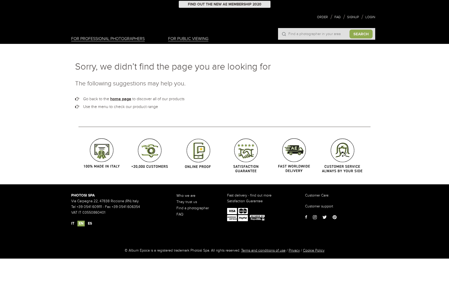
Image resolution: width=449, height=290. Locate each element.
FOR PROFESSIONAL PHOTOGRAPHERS (108, 38)
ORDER (322, 17)
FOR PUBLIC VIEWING (188, 38)
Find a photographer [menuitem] (192, 208)
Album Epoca (96, 24)
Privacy (294, 250)
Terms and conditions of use (263, 250)
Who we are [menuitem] (185, 195)
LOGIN (370, 17)
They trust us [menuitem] (186, 202)
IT (72, 223)
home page (120, 99)
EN (81, 223)
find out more (261, 195)
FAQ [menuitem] (179, 214)
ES (90, 223)
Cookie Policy (314, 250)
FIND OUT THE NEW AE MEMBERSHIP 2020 (224, 4)
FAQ (337, 17)
